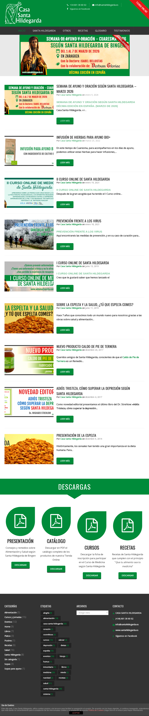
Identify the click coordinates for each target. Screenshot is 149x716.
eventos (48, 656)
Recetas (83, 30)
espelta (48, 650)
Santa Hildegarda (44, 30)
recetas (63, 677)
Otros (67, 30)
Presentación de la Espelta (76, 435)
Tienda (64, 38)
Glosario (101, 30)
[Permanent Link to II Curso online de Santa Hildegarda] (29, 206)
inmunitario (49, 667)
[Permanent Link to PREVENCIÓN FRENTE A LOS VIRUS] (29, 248)
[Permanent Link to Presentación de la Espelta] (29, 463)
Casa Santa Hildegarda (71, 94)
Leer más (65, 120)
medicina (49, 672)
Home (7, 626)
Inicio (21, 30)
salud (47, 683)
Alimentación (11, 612)
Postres (8, 640)
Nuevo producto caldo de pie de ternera (86, 346)
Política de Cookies (96, 710)
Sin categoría (11, 659)
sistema (48, 694)
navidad (48, 677)
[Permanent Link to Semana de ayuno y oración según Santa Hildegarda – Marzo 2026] (29, 114)
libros (65, 667)
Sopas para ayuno (13, 668)
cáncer (62, 640)
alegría (47, 613)
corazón (48, 629)
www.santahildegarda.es (127, 630)
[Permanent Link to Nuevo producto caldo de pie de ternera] (29, 374)
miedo (65, 672)
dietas (65, 645)
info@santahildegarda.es (127, 624)
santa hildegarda (52, 688)
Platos (7, 636)
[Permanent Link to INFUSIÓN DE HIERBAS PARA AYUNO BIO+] (29, 165)
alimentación (50, 618)
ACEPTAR (76, 713)
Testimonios (122, 30)
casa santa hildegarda (54, 623)
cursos (48, 640)
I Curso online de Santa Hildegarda (82, 262)
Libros (7, 631)
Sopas (7, 664)
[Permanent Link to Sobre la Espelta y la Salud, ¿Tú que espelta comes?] (29, 332)
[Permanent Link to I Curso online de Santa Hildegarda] (29, 290)
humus (47, 661)
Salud (7, 650)
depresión (49, 645)
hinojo (64, 656)
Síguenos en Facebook (80, 9)
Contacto (82, 38)
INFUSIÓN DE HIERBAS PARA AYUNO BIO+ (83, 137)
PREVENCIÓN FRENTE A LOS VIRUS (78, 220)
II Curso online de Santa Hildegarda (83, 179)
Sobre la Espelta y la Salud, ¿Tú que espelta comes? (94, 304)
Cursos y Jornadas (13, 617)
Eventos (8, 621)
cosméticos (49, 634)
